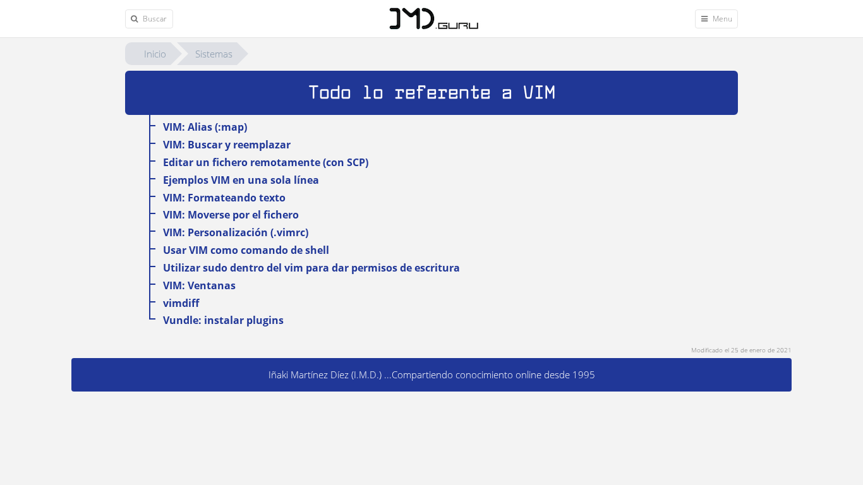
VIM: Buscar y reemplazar (227, 145)
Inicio (155, 53)
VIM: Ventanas (199, 285)
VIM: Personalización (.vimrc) (235, 232)
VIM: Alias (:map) (205, 127)
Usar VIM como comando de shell (246, 250)
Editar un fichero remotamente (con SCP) (265, 162)
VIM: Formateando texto (224, 198)
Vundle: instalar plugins (223, 320)
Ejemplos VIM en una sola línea (241, 180)
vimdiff (181, 303)
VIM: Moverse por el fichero (231, 215)
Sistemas (213, 53)
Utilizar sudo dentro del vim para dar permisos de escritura (311, 268)
